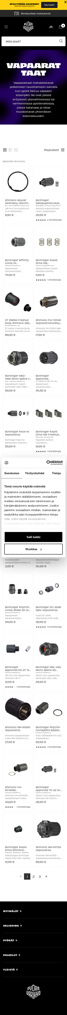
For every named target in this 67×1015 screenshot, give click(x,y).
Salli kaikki (33, 536)
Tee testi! (49, 4)
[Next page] (46, 876)
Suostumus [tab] (11, 473)
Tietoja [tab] (56, 473)
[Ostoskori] (61, 26)
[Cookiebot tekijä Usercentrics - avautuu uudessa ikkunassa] (47, 462)
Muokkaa (31, 549)
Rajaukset (51, 150)
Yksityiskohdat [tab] (34, 473)
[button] (33, 43)
